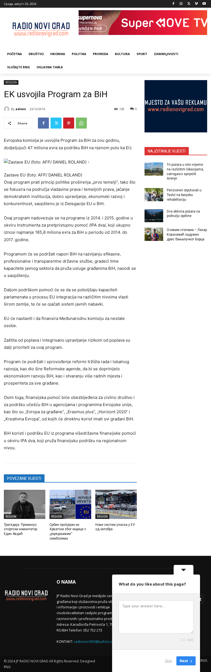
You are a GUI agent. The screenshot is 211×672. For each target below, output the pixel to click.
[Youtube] (204, 4)
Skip (168, 661)
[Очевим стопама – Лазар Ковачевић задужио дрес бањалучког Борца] (154, 234)
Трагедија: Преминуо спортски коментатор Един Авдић (20, 529)
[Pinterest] (68, 123)
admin (20, 109)
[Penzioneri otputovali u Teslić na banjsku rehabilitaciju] (154, 194)
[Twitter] (189, 4)
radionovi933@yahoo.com (95, 641)
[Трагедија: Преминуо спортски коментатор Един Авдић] (24, 504)
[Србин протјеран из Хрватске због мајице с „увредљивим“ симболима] (70, 504)
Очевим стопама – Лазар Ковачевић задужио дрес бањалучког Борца (187, 234)
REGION (11, 82)
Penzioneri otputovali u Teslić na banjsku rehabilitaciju (184, 195)
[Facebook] (173, 4)
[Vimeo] (196, 4)
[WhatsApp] (81, 123)
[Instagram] (181, 4)
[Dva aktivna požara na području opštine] (154, 215)
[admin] (7, 109)
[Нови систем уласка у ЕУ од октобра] (116, 504)
